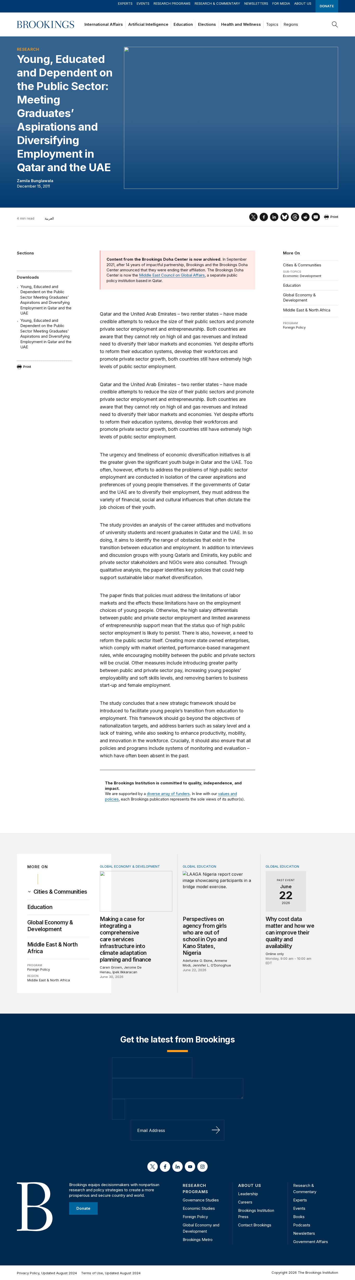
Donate (327, 6)
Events (143, 3)
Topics (272, 24)
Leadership (248, 1193)
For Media (281, 3)
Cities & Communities (302, 265)
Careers (245, 1202)
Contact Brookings (254, 1225)
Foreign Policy (294, 327)
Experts (125, 3)
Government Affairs (310, 1241)
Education (183, 24)
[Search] (335, 24)
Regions (291, 24)
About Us (302, 3)
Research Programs (172, 3)
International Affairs (103, 24)
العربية (49, 218)
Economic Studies (199, 1208)
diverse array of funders (168, 793)
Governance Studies (201, 1200)
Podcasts (301, 1225)
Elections (207, 24)
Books (299, 1216)
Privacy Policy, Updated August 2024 (47, 1273)
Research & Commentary (217, 3)
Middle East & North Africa (306, 310)
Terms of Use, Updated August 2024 (111, 1273)
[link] (60, 891)
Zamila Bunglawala (35, 180)
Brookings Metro (198, 1239)
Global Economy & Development (299, 297)
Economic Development (302, 276)
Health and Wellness (241, 24)
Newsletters (256, 3)
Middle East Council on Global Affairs (172, 275)
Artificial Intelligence (148, 24)
